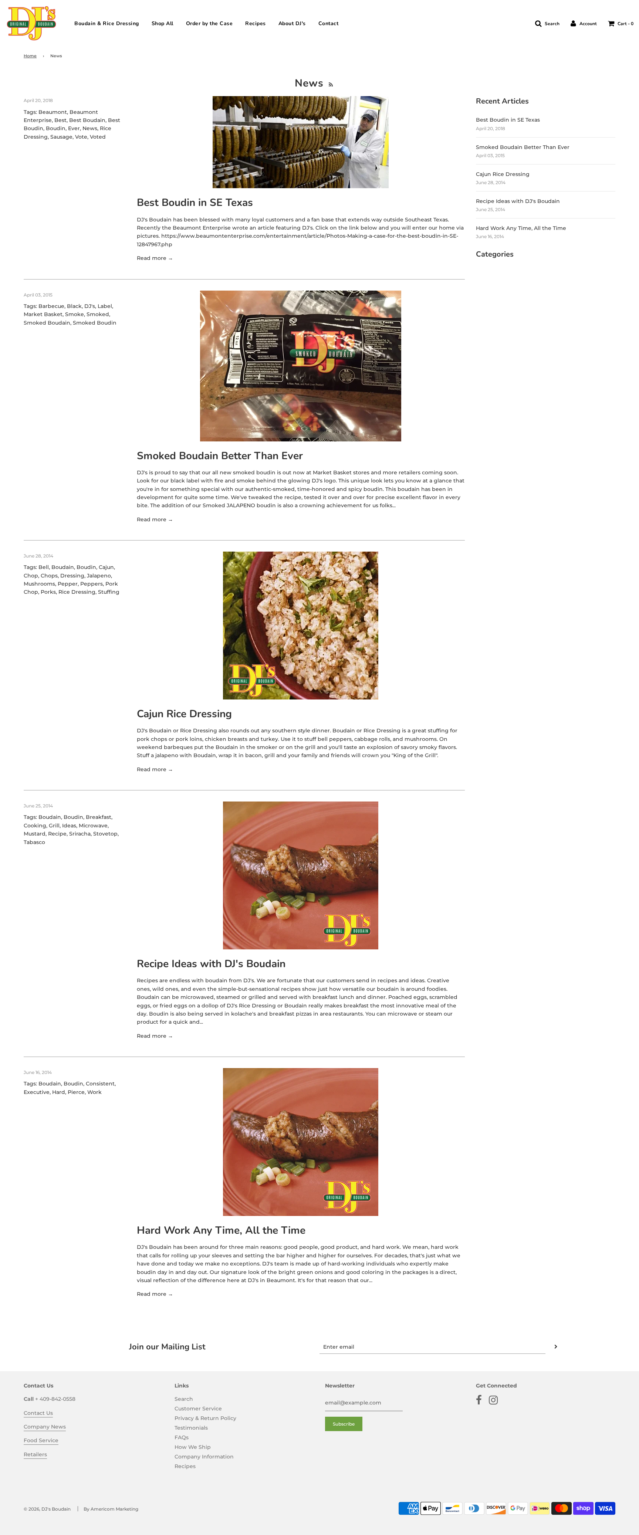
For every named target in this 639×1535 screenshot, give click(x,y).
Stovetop (105, 833)
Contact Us (38, 1413)
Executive (37, 1092)
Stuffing (108, 592)
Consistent (100, 1083)
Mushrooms (39, 583)
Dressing (72, 575)
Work (94, 1092)
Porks (48, 592)
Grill (54, 825)
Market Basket (43, 314)
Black (74, 306)
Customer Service (198, 1408)
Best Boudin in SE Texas (195, 203)
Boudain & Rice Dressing (106, 23)
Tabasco (34, 842)
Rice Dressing (76, 592)
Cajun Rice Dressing (184, 714)
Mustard (34, 833)
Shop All (162, 23)
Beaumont (52, 112)
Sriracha (80, 833)
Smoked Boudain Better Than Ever (220, 456)
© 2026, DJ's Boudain (47, 1509)
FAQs (182, 1437)
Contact (328, 23)
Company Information (204, 1456)
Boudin (55, 128)
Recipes (255, 23)
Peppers (91, 583)
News (89, 128)
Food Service (41, 1440)
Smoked (98, 314)
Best (60, 120)
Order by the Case (209, 23)
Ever (74, 128)
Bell (43, 567)
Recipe (57, 833)
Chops (49, 575)
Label (105, 306)
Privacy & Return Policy (205, 1418)
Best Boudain (87, 120)
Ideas (69, 825)
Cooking (35, 825)
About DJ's (292, 23)
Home (30, 56)
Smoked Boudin (94, 322)
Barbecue (51, 306)
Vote (81, 136)
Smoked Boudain (47, 322)
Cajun (106, 567)
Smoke (74, 314)
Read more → (155, 258)
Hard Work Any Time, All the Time (221, 1230)
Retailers (35, 1454)
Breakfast (98, 817)
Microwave (93, 825)
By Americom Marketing (111, 1509)
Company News (45, 1426)
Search (184, 1399)
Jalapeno (99, 575)
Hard (58, 1092)
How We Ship (193, 1447)
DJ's (89, 306)
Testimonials (191, 1427)
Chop (31, 575)
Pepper (68, 583)
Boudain (62, 567)
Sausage (61, 136)
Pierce (76, 1092)
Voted (98, 136)
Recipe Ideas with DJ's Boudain (211, 964)
